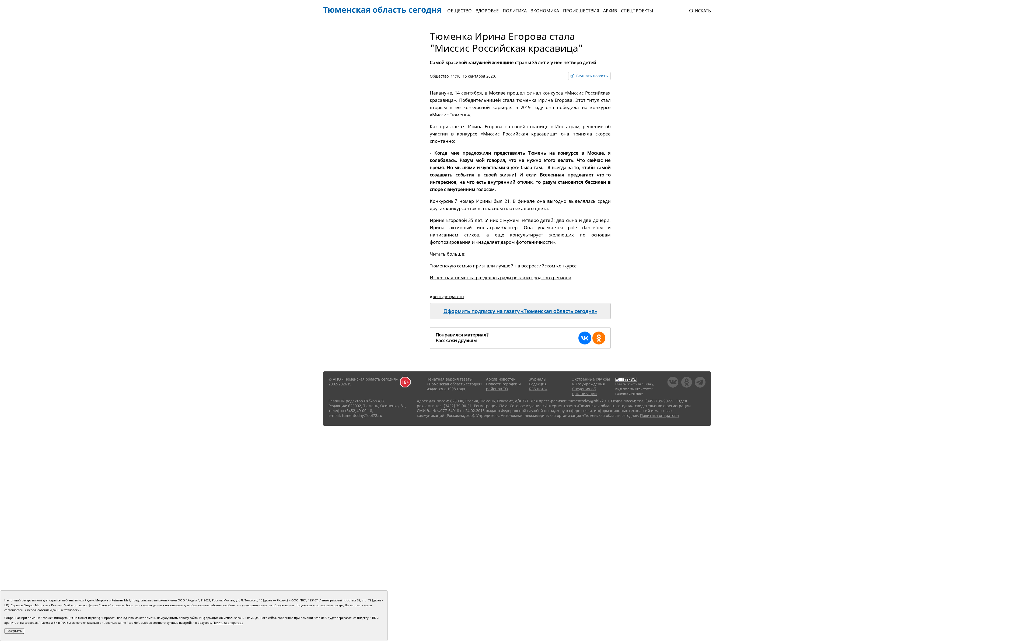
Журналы (537, 379)
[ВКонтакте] (584, 338)
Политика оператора (659, 415)
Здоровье (487, 11)
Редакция (538, 383)
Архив (610, 11)
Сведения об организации (584, 391)
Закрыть (14, 630)
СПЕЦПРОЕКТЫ (637, 11)
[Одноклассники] (598, 338)
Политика (515, 11)
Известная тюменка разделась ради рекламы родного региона (500, 277)
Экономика (545, 11)
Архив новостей (501, 379)
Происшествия (581, 11)
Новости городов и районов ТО (503, 386)
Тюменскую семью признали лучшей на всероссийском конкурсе (503, 266)
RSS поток (538, 388)
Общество (459, 11)
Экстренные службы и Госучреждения (591, 381)
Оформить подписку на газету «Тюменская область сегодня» (520, 311)
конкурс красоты (448, 296)
